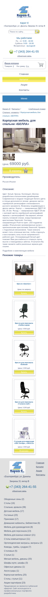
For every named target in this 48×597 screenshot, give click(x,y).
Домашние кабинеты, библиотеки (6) (22, 523)
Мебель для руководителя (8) (18, 527)
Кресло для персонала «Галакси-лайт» (24, 403)
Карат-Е (6, 109)
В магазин (24, 451)
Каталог (24, 79)
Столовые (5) (10, 551)
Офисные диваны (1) (14, 567)
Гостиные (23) (11, 515)
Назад (6, 139)
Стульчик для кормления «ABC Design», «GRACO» (24, 442)
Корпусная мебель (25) (15, 575)
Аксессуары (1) (11, 571)
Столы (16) (9, 503)
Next (42, 156)
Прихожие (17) (11, 519)
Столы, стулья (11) (13, 579)
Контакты (24, 90)
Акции (24, 84)
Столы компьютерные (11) (17, 539)
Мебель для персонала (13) (17, 531)
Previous (7, 156)
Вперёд (41, 139)
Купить (24, 293)
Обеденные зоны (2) (14, 499)
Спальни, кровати (11, 112)
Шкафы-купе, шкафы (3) (16, 563)
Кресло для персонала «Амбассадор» (24, 324)
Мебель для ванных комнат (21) (19, 535)
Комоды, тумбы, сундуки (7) (17, 547)
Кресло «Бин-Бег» (24, 284)
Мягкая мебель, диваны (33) (18, 559)
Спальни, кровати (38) (15, 507)
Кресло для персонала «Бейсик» (24, 363)
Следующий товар (37, 109)
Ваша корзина (12, 63)
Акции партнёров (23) (14, 583)
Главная (24, 74)
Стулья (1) (9, 555)
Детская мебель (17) (14, 511)
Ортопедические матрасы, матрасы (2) (23, 543)
